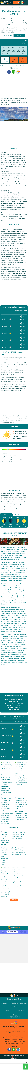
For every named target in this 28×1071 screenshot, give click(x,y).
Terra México (23, 1003)
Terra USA (14, 1007)
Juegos (7, 1011)
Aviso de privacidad (15, 1031)
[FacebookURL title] (9, 72)
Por (2, 66)
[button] (26, 2)
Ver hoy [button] (19, 35)
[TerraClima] (22, 2)
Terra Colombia (14, 1003)
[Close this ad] (26, 1062)
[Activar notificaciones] (18, 1067)
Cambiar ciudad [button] (8, 35)
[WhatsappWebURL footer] (14, 1049)
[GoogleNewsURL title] (18, 72)
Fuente (22, 66)
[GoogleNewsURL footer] (18, 1049)
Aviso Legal (6, 1031)
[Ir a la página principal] (5, 2)
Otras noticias (20, 1011)
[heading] (14, 900)
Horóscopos (24, 1007)
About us (16, 1033)
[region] (14, 85)
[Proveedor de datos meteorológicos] (14, 1057)
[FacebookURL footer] (9, 1049)
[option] (5, 60)
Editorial (18, 1017)
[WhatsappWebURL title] (14, 72)
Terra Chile (4, 1003)
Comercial (10, 1017)
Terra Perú (4, 1007)
